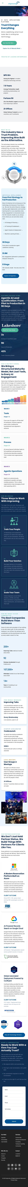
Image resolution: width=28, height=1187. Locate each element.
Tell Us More (8, 1109)
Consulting (18, 1141)
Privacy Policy (14, 1180)
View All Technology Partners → (14, 1035)
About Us (3, 1153)
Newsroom (22, 1178)
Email (6, 1096)
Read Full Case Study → (10, 330)
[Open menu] (2, 3)
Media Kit (18, 1156)
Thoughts (3, 1158)
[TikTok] (19, 1168)
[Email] (8, 1165)
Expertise (3, 1137)
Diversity (3, 1160)
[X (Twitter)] (15, 1165)
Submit (14, 1121)
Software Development (21, 1139)
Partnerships (4, 1139)
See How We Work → (9, 43)
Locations (18, 1153)
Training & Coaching (20, 1143)
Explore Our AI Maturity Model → (12, 48)
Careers (3, 1156)
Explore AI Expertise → (10, 276)
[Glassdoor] (12, 1168)
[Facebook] (19, 1165)
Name (6, 1089)
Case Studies (4, 1141)
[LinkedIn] (12, 1165)
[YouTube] (15, 1168)
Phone (6, 1102)
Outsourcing (18, 1137)
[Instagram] (8, 1168)
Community (18, 1146)
